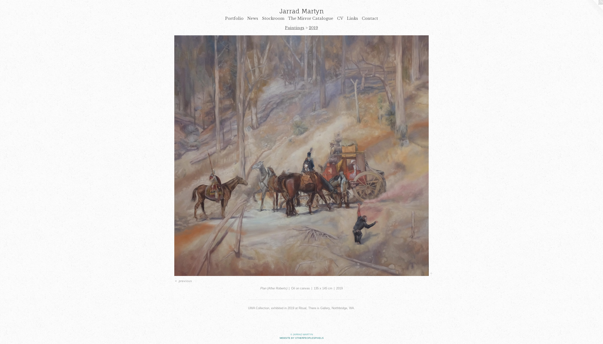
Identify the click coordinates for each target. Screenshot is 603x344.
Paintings (294, 27)
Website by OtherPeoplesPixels (302, 338)
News (252, 18)
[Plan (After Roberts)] (301, 155)
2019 (313, 27)
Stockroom (273, 18)
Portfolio (234, 18)
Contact (370, 18)
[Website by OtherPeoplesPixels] (593, 9)
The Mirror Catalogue (310, 18)
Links (352, 18)
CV (340, 18)
